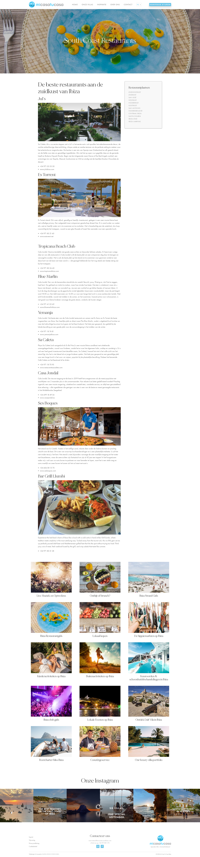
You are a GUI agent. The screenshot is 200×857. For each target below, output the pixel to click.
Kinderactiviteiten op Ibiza (51, 676)
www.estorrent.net (46, 236)
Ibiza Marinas (135, 121)
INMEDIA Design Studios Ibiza (50, 854)
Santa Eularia (135, 116)
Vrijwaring (32, 840)
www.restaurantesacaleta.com (51, 367)
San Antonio (134, 108)
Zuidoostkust (135, 92)
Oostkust (133, 105)
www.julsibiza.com (47, 169)
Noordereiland (135, 111)
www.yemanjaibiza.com (49, 334)
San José (132, 97)
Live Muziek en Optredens (51, 595)
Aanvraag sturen (160, 4)
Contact (128, 4)
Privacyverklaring (34, 843)
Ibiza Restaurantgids (51, 636)
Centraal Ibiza (135, 113)
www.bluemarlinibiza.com (50, 307)
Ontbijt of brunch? (100, 595)
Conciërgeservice (100, 760)
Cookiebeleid (33, 846)
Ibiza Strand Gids (148, 595)
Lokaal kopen (100, 636)
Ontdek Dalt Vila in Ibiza (149, 719)
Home (75, 4)
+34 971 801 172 (104, 843)
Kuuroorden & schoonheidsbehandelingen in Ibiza (148, 678)
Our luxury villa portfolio (148, 760)
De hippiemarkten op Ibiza (148, 636)
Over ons (115, 4)
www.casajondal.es (47, 397)
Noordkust (134, 103)
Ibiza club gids (51, 719)
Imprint (31, 837)
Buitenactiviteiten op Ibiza (100, 676)
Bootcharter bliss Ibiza (51, 760)
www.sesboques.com (48, 470)
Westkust (133, 100)
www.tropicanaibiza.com (49, 271)
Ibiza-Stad (133, 119)
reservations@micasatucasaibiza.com (100, 841)
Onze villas (87, 4)
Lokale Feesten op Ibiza (100, 719)
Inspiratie (101, 4)
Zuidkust (132, 95)
